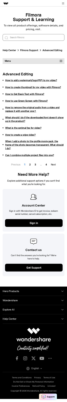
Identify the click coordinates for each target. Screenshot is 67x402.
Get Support (33, 267)
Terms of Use (49, 377)
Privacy (37, 377)
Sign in (34, 223)
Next (53, 164)
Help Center (9, 50)
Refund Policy (38, 386)
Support (29, 50)
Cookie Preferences (21, 386)
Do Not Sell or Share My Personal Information (33, 382)
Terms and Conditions (22, 377)
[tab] (33, 61)
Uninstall (51, 386)
